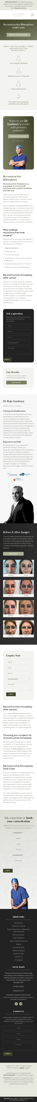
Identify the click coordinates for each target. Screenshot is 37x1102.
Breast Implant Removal (18, 941)
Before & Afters (18, 935)
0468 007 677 (18, 991)
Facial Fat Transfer (18, 926)
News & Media (18, 954)
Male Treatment (18, 938)
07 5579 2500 (18, 987)
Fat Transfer (18, 923)
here (26, 1100)
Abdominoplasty (19, 950)
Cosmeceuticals (18, 947)
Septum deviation (12, 248)
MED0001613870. (11, 2)
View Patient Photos (18, 136)
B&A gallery (16, 382)
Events (18, 944)
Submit (6, 359)
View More (13, 553)
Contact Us (18, 957)
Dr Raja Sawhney (17, 749)
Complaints (18, 960)
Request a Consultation (18, 35)
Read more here (20, 8)
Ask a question (17, 141)
